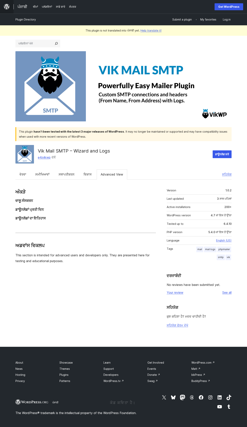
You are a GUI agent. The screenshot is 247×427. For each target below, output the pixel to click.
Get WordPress (228, 6)
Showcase (66, 362)
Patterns (64, 381)
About (19, 362)
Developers (110, 374)
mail (199, 249)
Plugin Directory (25, 19)
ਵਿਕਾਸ (88, 174)
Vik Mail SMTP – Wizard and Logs (74, 151)
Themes (64, 368)
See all (227, 292)
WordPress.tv (113, 381)
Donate (153, 374)
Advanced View (112, 174)
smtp (221, 257)
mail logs (210, 249)
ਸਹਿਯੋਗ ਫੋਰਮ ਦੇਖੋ (177, 325)
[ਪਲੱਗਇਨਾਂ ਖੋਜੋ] (56, 43)
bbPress (198, 374)
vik (228, 257)
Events (151, 368)
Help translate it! (151, 30)
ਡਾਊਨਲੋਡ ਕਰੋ (222, 154)
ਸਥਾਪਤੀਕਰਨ (66, 174)
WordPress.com (203, 362)
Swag (152, 381)
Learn (107, 362)
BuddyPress (200, 381)
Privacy (20, 381)
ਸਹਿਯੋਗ (227, 174)
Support (108, 368)
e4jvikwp (44, 157)
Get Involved (155, 362)
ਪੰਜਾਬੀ (55, 402)
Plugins (64, 374)
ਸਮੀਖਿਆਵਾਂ (42, 174)
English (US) (224, 240)
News (19, 368)
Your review (175, 292)
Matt (195, 368)
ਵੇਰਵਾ (22, 174)
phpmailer (224, 249)
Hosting (20, 374)
